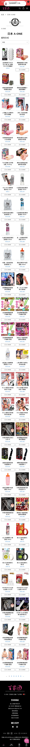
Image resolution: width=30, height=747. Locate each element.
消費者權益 (15, 713)
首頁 (2, 14)
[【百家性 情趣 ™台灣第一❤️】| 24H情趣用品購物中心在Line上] (17, 727)
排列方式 (5, 38)
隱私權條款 (15, 710)
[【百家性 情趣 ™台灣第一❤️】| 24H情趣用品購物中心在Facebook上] (13, 727)
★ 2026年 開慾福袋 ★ (15, 706)
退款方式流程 (15, 717)
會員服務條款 (15, 715)
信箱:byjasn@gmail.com (15, 708)
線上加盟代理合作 (15, 703)
